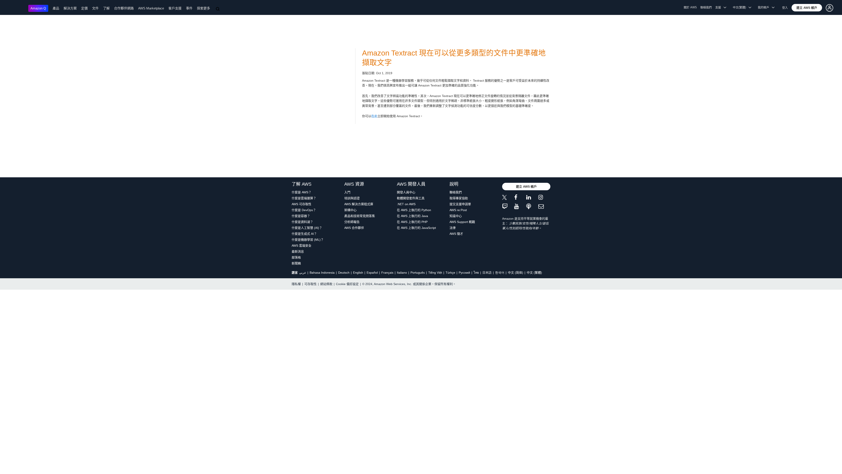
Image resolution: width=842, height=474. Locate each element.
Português (417, 272)
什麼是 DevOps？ (304, 210)
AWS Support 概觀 (462, 222)
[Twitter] (508, 198)
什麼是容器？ (301, 216)
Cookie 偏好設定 (347, 284)
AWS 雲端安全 (301, 245)
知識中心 (456, 216)
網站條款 (326, 284)
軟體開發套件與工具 (411, 198)
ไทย (476, 272)
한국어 (499, 272)
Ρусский (464, 272)
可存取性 (310, 284)
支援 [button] (719, 7)
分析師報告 (352, 222)
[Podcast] (532, 207)
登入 (785, 7)
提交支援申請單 (460, 204)
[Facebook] (520, 198)
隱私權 (296, 284)
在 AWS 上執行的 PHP (412, 222)
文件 (95, 8)
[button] (807, 7)
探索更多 (203, 8)
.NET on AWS (406, 204)
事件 (189, 8)
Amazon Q (38, 8)
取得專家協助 (459, 198)
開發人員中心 (406, 192)
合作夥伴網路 (124, 8)
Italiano (402, 272)
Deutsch (344, 272)
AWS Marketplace (151, 8)
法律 (453, 228)
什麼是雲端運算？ (304, 198)
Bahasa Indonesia (322, 272)
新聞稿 (296, 263)
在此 (374, 116)
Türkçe (450, 272)
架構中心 (350, 210)
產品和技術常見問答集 (359, 216)
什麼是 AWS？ (301, 192)
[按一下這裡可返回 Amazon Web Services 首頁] (15, 8)
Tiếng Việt (435, 272)
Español (372, 272)
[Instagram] (544, 198)
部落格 (296, 257)
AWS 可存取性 (301, 204)
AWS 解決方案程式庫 (358, 204)
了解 (106, 8)
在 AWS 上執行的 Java (412, 216)
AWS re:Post (458, 210)
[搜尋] (218, 9)
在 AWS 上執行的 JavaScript (416, 228)
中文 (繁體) (534, 272)
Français (387, 272)
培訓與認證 (352, 198)
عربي (302, 272)
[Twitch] (508, 207)
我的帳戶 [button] (765, 7)
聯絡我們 (706, 7)
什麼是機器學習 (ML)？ (308, 239)
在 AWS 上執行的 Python (414, 210)
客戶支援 (175, 8)
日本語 (487, 272)
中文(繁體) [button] (741, 7)
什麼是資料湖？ (302, 222)
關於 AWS (690, 7)
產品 (56, 8)
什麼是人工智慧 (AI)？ (307, 228)
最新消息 (298, 251)
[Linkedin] (532, 198)
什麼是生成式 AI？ (304, 233)
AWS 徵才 (456, 233)
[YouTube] (520, 207)
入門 (347, 192)
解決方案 (70, 8)
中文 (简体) (515, 272)
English (358, 272)
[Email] (544, 207)
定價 (84, 8)
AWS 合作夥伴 (354, 228)
